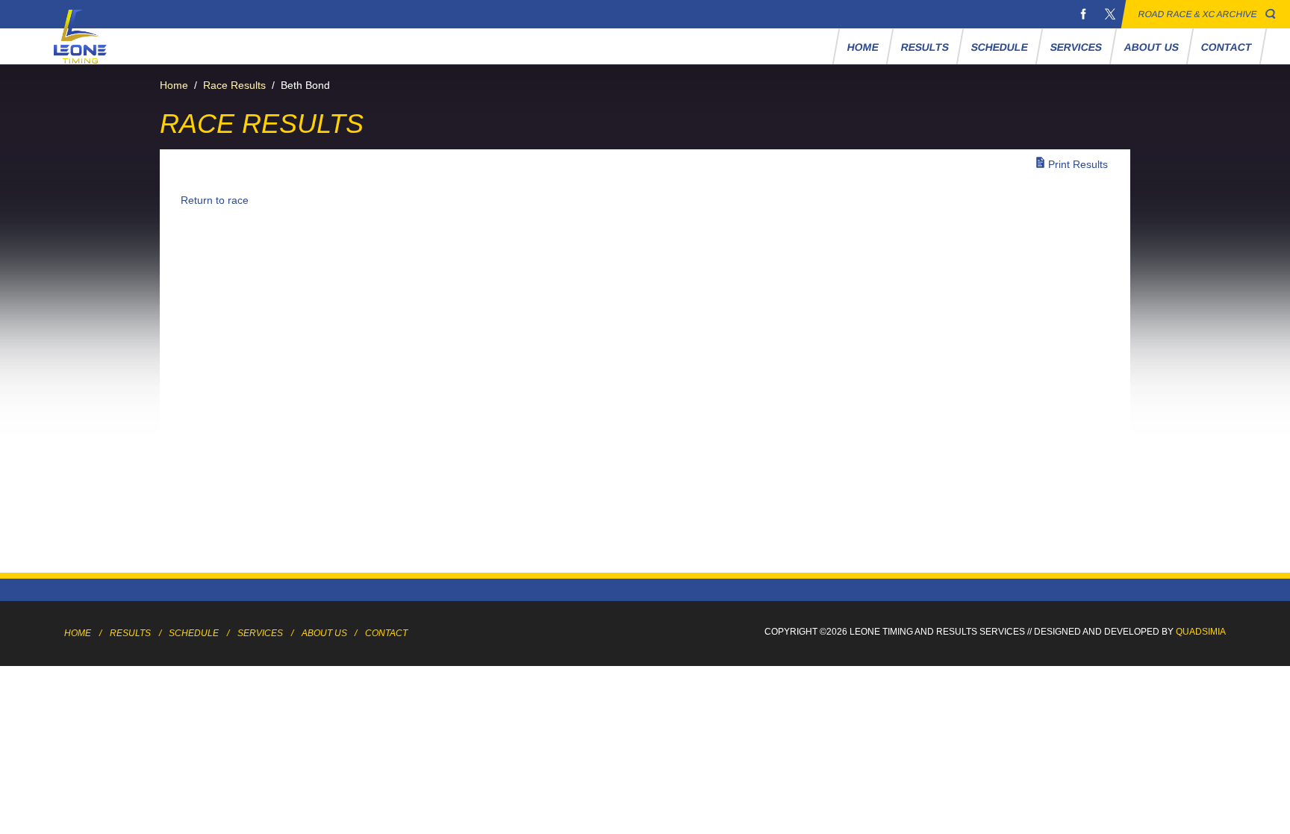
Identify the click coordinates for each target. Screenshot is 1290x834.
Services (1076, 47)
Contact (1226, 47)
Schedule (999, 47)
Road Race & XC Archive (1198, 14)
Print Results (1078, 164)
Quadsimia (1201, 631)
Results (925, 47)
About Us (1152, 47)
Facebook (1083, 14)
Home (863, 47)
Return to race (215, 200)
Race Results (234, 85)
